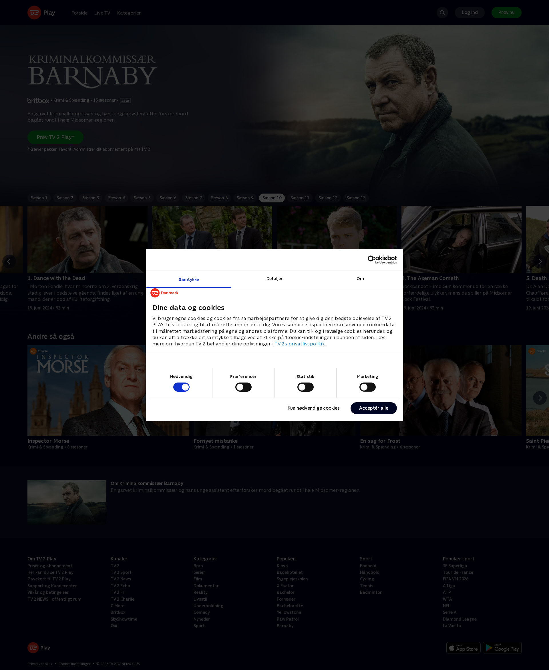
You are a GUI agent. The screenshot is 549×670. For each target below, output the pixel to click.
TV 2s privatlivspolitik (299, 344)
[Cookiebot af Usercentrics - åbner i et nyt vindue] (372, 259)
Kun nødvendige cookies (314, 408)
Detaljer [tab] (274, 278)
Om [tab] (360, 278)
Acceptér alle (373, 408)
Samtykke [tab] (189, 279)
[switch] (243, 387)
